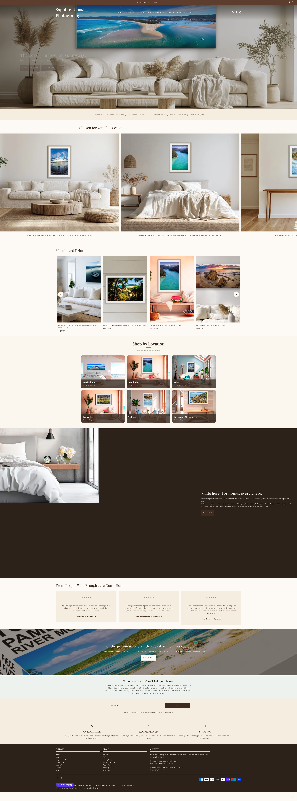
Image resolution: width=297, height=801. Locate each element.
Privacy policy (90, 785)
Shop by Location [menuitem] (141, 13)
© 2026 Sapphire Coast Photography (69, 788)
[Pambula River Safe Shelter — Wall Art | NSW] (172, 289)
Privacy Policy (108, 760)
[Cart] (240, 12)
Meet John (207, 513)
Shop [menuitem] (127, 13)
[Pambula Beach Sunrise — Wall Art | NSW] (218, 289)
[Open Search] (233, 12)
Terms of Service (109, 762)
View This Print (26, 67)
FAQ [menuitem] (190, 13)
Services (59, 767)
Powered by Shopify (91, 788)
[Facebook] (289, 2)
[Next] (217, 2)
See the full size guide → (180, 688)
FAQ (57, 770)
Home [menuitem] (120, 13)
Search (105, 754)
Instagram (106, 770)
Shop (57, 757)
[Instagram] (292, 2)
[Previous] (80, 2)
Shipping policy (113, 785)
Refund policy (79, 785)
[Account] (237, 12)
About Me (59, 765)
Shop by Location (62, 760)
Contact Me (60, 762)
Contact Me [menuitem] (158, 13)
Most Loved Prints (70, 250)
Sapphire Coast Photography (70, 12)
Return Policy (107, 765)
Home (58, 754)
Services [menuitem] (181, 13)
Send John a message (122, 690)
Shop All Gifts (149, 658)
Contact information (127, 785)
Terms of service (101, 785)
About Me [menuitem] (170, 13)
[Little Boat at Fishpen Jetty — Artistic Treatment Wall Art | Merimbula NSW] (79, 289)
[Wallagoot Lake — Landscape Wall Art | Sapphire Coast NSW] (125, 289)
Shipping (106, 767)
